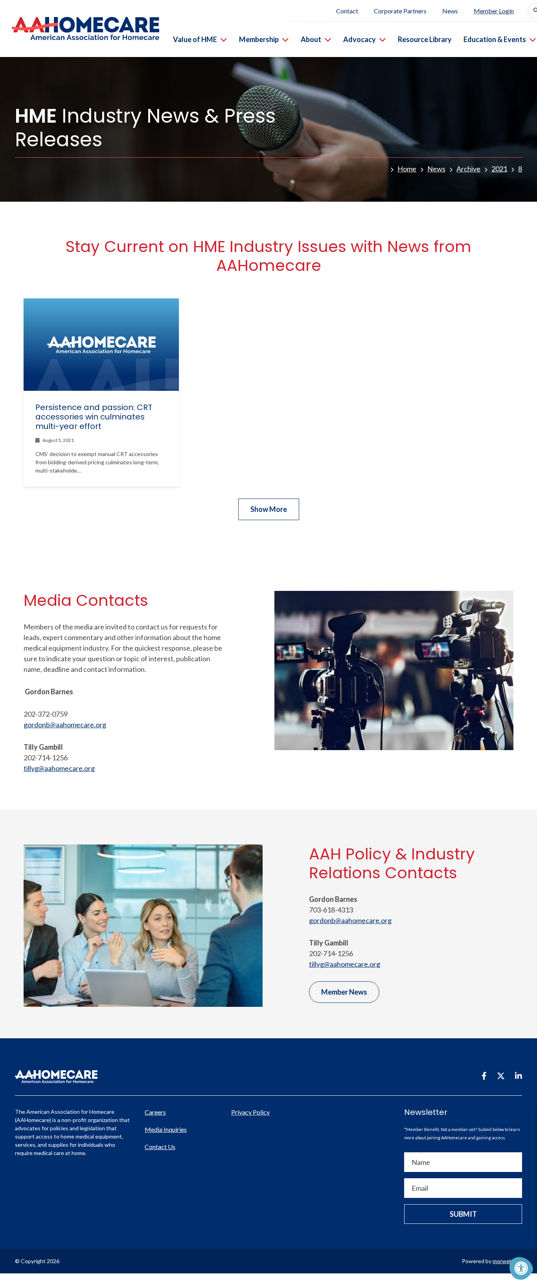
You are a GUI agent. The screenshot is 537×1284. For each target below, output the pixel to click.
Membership (259, 39)
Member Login (494, 11)
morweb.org (507, 1261)
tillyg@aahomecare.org (59, 768)
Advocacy (359, 39)
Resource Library (425, 39)
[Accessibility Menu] (521, 1268)
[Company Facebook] (484, 1075)
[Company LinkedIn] (518, 1075)
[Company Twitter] (501, 1075)
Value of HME (195, 39)
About (311, 39)
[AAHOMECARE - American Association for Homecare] (79, 28)
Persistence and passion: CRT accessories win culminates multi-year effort (93, 417)
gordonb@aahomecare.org (65, 724)
